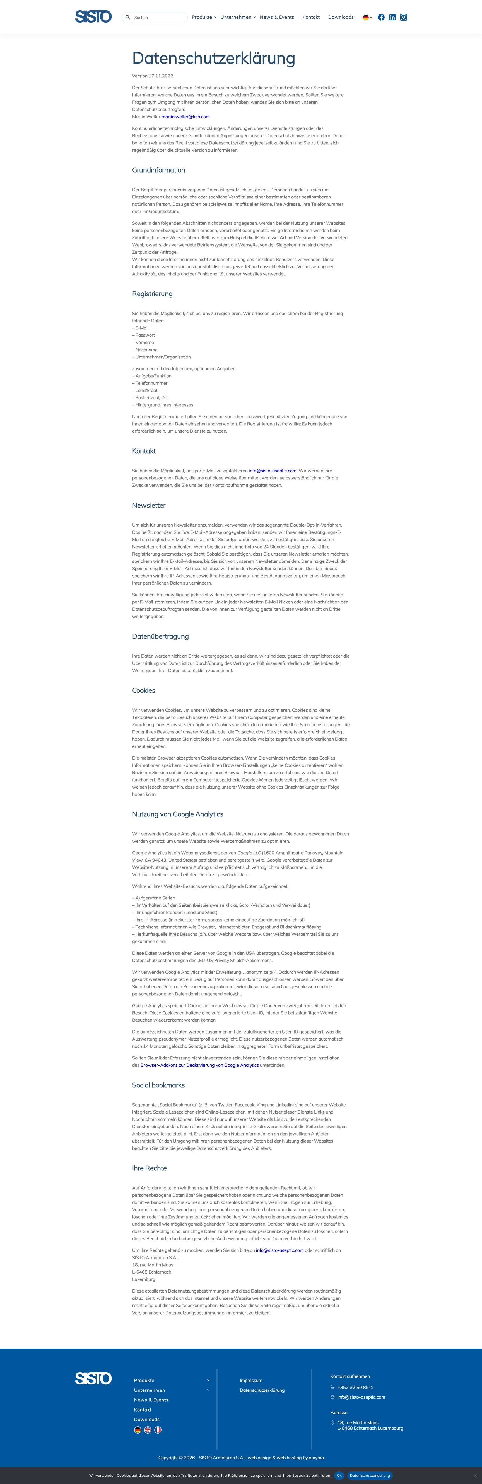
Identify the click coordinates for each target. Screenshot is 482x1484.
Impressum (251, 1380)
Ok (339, 1475)
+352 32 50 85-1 (355, 1387)
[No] (475, 1475)
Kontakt (311, 17)
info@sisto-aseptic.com (273, 470)
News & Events (277, 17)
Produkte (202, 17)
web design (259, 1457)
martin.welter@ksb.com (186, 116)
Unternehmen (236, 17)
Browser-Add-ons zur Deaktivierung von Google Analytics (200, 1065)
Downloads (341, 17)
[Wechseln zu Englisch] (147, 1430)
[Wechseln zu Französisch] (158, 1430)
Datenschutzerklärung (262, 1390)
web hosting (289, 1457)
